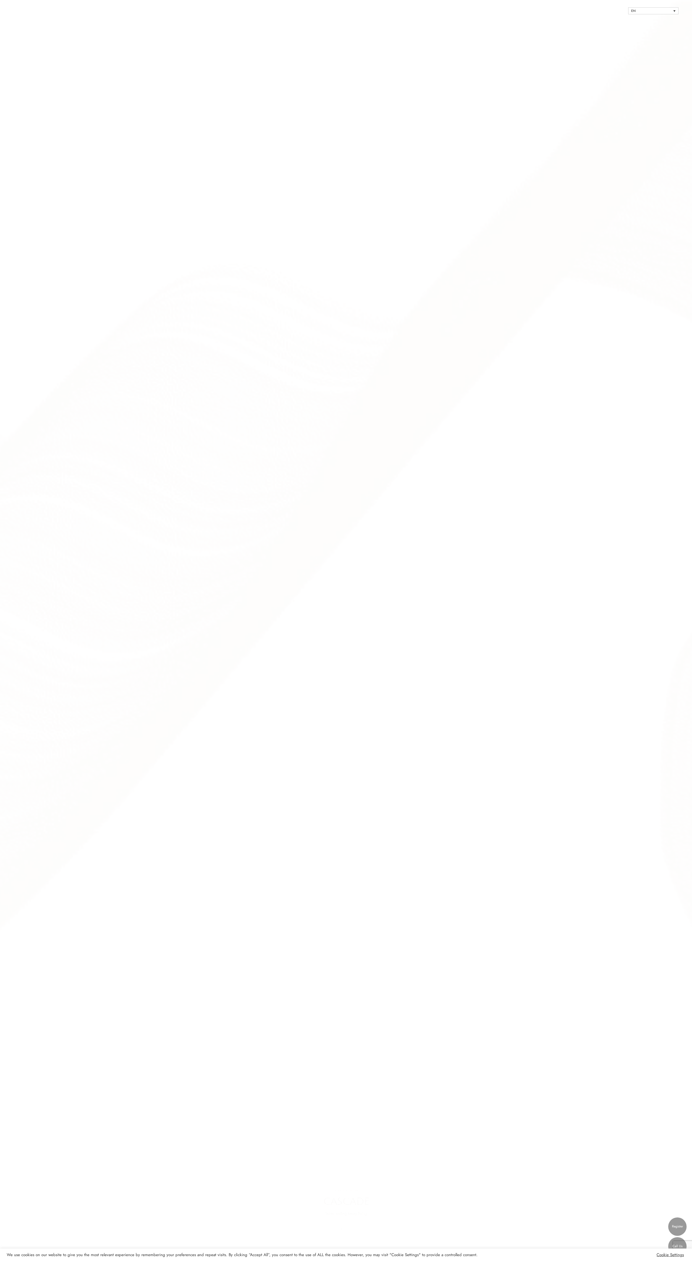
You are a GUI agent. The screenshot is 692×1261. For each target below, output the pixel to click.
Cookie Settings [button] (670, 1254)
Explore (346, 1229)
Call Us (678, 1246)
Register (677, 1226)
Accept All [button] (648, 1254)
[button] (11, 630)
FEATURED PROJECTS (526, 10)
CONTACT (607, 10)
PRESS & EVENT (580, 10)
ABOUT (555, 10)
